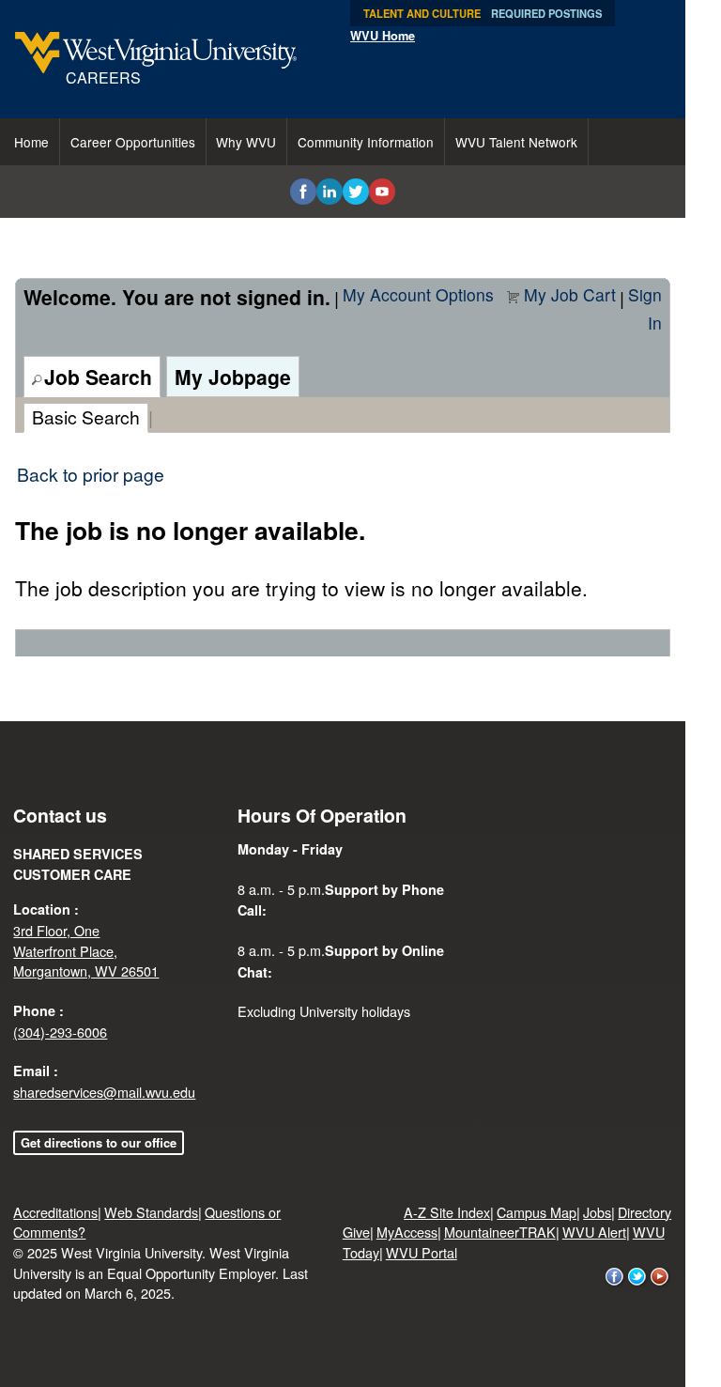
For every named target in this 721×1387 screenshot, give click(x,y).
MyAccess (406, 1231)
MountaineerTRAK (500, 1231)
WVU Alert (594, 1231)
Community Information (366, 141)
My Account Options (418, 294)
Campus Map (536, 1212)
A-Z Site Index (447, 1212)
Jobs (597, 1212)
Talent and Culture (422, 13)
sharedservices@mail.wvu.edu (104, 1092)
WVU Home (382, 35)
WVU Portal (421, 1252)
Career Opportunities (132, 141)
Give (356, 1231)
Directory (644, 1212)
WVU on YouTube (660, 1277)
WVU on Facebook (615, 1277)
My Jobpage (233, 376)
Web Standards (151, 1212)
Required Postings (546, 13)
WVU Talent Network (516, 141)
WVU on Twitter (637, 1277)
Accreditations (55, 1212)
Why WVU (246, 141)
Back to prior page (90, 473)
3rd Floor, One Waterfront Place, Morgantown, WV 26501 (86, 950)
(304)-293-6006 (60, 1031)
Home (31, 141)
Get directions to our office (98, 1142)
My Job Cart (570, 294)
